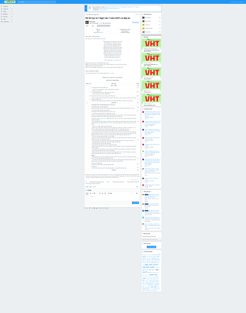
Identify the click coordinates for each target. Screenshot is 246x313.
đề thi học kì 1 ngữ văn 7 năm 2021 (93, 183)
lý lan (108, 181)
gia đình (154, 258)
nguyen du (150, 272)
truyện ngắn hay (149, 283)
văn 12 (146, 284)
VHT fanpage (122, 7)
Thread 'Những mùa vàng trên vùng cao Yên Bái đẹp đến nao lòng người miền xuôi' (152, 152)
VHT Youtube (135, 7)
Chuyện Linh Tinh (148, 214)
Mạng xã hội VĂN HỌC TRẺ (111, 7)
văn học (150, 285)
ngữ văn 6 (145, 269)
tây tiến (148, 278)
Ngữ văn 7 (95, 174)
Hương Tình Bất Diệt (151, 204)
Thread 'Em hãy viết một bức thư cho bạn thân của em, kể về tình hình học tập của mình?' (153, 123)
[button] (2, 2)
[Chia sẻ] (137, 187)
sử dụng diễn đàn (102, 9)
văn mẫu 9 (147, 287)
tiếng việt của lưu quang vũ (118, 181)
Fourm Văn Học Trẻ (98, 32)
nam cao (148, 262)
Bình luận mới (147, 191)
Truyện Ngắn (147, 221)
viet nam (153, 287)
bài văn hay (144, 254)
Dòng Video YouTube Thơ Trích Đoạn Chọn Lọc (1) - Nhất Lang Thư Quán (152, 196)
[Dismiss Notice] (159, 7)
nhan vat (147, 274)
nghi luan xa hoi (151, 264)
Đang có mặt (147, 233)
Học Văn (146, 37)
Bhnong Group (109, 8)
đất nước (156, 288)
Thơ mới (146, 201)
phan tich (153, 275)
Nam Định (108, 23)
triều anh (147, 281)
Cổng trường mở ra (101, 118)
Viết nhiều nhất (147, 14)
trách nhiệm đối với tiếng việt (133, 181)
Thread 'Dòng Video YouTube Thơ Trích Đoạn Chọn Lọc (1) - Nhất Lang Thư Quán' (152, 170)
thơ (151, 278)
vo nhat (151, 288)
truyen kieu (152, 281)
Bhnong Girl (116, 8)
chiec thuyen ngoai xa (151, 256)
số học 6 (150, 276)
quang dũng (144, 276)
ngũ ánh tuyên (148, 267)
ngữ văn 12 (157, 267)
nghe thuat (153, 262)
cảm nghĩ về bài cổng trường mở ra (97, 181)
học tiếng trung (156, 259)
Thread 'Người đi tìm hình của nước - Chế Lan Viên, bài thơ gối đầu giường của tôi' (152, 131)
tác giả (154, 276)
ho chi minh (148, 259)
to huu (146, 280)
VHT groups (129, 7)
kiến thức (144, 261)
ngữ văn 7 (151, 270)
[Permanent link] (100, 36)
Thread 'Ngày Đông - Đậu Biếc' (152, 185)
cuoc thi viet (148, 258)
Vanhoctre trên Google (104, 25)
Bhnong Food (102, 8)
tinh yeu (155, 278)
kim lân (148, 261)
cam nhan (150, 254)
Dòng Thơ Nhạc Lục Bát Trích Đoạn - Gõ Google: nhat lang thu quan (152, 225)
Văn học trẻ (112, 174)
